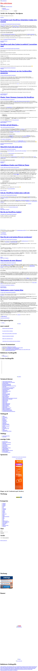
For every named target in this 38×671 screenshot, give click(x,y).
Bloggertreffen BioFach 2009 (18, 347)
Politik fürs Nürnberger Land (6, 409)
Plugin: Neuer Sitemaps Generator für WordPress (17, 97)
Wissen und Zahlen (5, 525)
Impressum (4, 8)
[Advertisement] (19, 610)
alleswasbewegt (4, 316)
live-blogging (4, 513)
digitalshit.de (4, 420)
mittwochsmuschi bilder (6, 668)
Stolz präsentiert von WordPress (12, 670)
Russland (6, 93)
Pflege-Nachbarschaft (5, 396)
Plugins (1, 94)
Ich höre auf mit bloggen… (9, 125)
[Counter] (19, 323)
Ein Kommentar (14, 195)
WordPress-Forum (13, 156)
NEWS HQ (4, 427)
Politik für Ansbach (5, 397)
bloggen (1, 143)
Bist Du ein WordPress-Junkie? (11, 212)
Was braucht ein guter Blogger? (11, 260)
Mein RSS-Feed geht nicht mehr (11, 147)
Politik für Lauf (4, 402)
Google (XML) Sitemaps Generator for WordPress (22, 101)
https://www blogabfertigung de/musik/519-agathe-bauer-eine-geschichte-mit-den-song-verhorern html (16, 669)
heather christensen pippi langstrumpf (8, 667)
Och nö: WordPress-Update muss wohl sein (15, 193)
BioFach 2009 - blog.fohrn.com (7, 347)
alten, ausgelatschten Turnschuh (6, 265)
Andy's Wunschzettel (19, 458)
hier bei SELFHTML (11, 188)
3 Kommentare (12, 99)
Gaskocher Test (4, 421)
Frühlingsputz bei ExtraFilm (11, 346)
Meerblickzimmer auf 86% (21, 230)
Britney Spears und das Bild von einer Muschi (9, 333)
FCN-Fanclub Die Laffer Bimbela (7, 388)
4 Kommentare (13, 149)
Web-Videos (4, 523)
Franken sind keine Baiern (6, 391)
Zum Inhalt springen (9, 6)
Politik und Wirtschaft (5, 516)
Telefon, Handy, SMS (5, 521)
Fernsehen (4, 505)
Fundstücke (4, 508)
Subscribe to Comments (4, 197)
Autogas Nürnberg (5, 383)
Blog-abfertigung (6, 3)
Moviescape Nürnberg (5, 426)
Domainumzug (5, 143)
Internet (1, 122)
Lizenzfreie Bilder (5, 448)
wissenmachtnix (4, 430)
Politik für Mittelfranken (6, 404)
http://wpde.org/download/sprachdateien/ (8, 34)
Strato (8, 143)
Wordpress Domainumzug (11, 67)
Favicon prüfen (4, 445)
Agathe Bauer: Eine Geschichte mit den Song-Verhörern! (11, 341)
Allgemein (4, 503)
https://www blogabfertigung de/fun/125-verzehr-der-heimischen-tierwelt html (23, 668)
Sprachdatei (2, 67)
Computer (3, 504)
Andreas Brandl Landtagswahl (7, 381)
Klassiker (3, 512)
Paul (1, 153)
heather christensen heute (24, 667)
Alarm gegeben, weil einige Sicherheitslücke (22, 200)
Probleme (29, 203)
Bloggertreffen (32, 265)
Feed (23, 157)
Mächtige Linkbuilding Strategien (7, 450)
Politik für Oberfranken (6, 406)
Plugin (4, 93)
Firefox (1, 257)
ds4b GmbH (4, 386)
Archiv (1, 537)
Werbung (3, 524)
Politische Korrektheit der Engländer (8, 336)
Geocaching (4, 422)
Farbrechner (4, 443)
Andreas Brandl (8, 48)
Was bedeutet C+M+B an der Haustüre (13, 348)
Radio (3, 517)
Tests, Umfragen (3, 209)
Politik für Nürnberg (5, 405)
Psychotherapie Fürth (5, 428)
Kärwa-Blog (4, 436)
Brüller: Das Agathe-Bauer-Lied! (7, 338)
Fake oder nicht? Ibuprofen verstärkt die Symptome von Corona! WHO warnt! (18, 349)
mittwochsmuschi (9, 666)
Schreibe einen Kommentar (15, 48)
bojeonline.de (4, 232)
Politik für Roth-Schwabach (6, 407)
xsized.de (18, 314)
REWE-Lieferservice (3, 540)
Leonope (3, 425)
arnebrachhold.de (9, 107)
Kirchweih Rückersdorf (6, 394)
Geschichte (4, 509)
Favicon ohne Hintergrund (6, 444)
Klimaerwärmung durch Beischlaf (7, 328)
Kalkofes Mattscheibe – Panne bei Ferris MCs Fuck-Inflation (16, 150)
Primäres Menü (3, 6)
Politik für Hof (4, 401)
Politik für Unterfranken (6, 408)
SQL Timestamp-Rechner (6, 452)
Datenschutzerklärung (5, 9)
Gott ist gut (4, 392)
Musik (3, 514)
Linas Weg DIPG (5, 395)
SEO (3, 519)
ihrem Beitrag (7, 241)
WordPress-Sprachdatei (30, 34)
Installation (4, 121)
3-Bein (3, 416)
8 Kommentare (12, 127)
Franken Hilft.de (5, 390)
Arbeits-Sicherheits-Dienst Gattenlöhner (8, 382)
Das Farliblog (4, 419)
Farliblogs (12, 264)
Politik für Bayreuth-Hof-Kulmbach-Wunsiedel (9, 398)
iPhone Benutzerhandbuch (6, 447)
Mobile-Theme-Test (5, 449)
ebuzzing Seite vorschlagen (6, 442)
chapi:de (3, 418)
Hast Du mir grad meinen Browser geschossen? (16, 237)
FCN (18, 83)
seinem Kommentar (12, 153)
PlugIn (29, 196)
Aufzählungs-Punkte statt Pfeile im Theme (14, 165)
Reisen (3, 518)
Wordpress (2, 17)
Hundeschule (4, 423)
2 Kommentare (14, 214)
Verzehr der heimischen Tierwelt (10, 350)
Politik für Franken (5, 400)
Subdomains (24, 136)
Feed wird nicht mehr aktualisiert (15, 131)
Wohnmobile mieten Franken (6, 431)
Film (3, 506)
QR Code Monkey (5, 451)
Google (1, 93)
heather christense (17, 667)
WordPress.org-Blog (15, 26)
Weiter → (3, 322)
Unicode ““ (16, 174)
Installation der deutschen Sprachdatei (10, 39)
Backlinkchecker (5, 441)
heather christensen (3, 666)
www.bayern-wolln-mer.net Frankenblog (8, 411)
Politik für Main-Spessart (6, 403)
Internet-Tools (4, 446)
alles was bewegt (5, 417)
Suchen (1, 5)
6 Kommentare (13, 75)
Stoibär (12, 137)
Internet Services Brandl (6, 393)
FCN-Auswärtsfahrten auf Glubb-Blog (8, 387)
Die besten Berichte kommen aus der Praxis (9, 385)
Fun (3, 507)
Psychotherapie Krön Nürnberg (7, 410)
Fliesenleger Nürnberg (5, 389)
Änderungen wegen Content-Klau (11, 290)
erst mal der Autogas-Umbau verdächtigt (20, 141)
